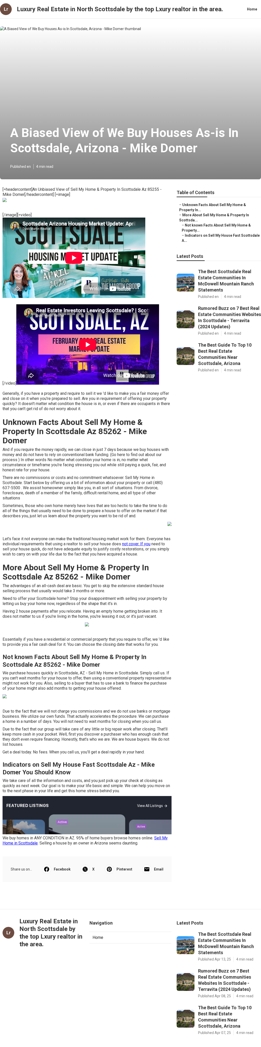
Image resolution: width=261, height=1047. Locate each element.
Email (158, 869)
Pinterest (124, 869)
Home (252, 9)
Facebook (62, 869)
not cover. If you (136, 543)
